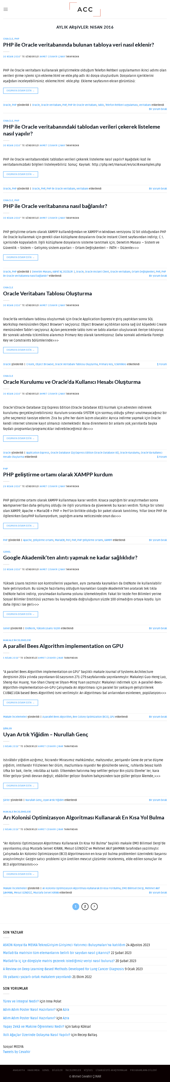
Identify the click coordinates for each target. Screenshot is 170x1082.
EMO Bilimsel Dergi (133, 888)
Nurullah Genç (34, 800)
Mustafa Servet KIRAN (46, 892)
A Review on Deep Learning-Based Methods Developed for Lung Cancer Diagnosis (63, 969)
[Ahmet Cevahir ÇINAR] (85, 9)
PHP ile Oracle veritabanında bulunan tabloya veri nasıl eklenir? (78, 44)
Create (30, 364)
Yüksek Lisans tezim (48, 628)
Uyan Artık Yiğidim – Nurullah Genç (45, 734)
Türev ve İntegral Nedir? (21, 1001)
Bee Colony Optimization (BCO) (91, 717)
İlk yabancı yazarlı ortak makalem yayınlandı (37, 977)
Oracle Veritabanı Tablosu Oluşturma (47, 293)
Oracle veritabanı (51, 105)
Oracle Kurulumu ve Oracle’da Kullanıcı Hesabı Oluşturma (72, 382)
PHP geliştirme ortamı (90, 540)
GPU (112, 717)
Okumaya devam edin (20, 90)
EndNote (30, 628)
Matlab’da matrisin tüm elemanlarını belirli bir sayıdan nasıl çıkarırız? (56, 953)
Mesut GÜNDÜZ (23, 892)
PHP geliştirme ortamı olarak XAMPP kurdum (58, 474)
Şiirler (7, 728)
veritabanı (145, 105)
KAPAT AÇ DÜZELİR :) (64, 271)
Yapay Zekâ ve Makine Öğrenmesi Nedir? (33, 1027)
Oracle (8, 38)
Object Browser (44, 364)
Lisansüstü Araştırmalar (112, 1070)
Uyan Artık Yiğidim (53, 800)
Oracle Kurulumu (130, 452)
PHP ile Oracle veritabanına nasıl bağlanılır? (55, 206)
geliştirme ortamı (43, 540)
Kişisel (88, 1070)
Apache (27, 540)
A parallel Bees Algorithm (57, 717)
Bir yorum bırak (158, 109)
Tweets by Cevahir (16, 1052)
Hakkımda (34, 1070)
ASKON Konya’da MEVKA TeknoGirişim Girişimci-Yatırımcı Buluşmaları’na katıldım (64, 945)
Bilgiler (57, 1070)
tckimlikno (120, 364)
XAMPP (108, 540)
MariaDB (60, 540)
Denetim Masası (41, 271)
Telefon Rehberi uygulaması (121, 105)
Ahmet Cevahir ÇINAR (52, 56)
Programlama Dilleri (143, 1070)
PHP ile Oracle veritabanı (82, 105)
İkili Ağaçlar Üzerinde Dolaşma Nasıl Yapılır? (36, 1035)
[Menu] (5, 9)
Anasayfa (19, 1070)
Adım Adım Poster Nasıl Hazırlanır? (29, 1010)
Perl (68, 540)
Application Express (37, 452)
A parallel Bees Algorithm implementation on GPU (63, 646)
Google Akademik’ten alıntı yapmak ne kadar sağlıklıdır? (70, 557)
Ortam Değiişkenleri (143, 271)
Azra (66, 1010)
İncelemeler (73, 1070)
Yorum (162, 364)
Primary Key (106, 364)
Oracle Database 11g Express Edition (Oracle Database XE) (85, 452)
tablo (101, 105)
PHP (17, 38)
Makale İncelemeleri (17, 640)
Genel (7, 551)
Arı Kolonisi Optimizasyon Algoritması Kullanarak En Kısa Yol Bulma (83, 817)
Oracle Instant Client (97, 271)
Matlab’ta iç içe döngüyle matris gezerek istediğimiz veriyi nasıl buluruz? (59, 961)
